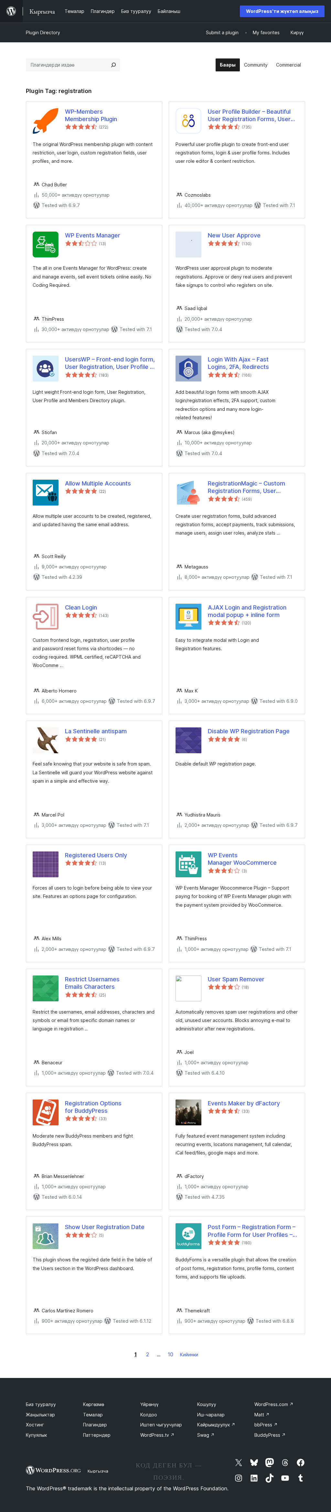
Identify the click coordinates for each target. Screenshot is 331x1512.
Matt (262, 1414)
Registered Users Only (96, 855)
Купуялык (36, 1435)
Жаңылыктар (40, 1414)
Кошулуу (206, 1404)
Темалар (93, 1414)
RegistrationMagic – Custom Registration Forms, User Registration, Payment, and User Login (252, 487)
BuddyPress (270, 1435)
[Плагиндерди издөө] (113, 64)
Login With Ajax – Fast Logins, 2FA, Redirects (238, 363)
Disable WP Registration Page (249, 731)
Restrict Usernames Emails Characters (92, 983)
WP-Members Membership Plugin (91, 115)
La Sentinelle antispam (96, 731)
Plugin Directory (43, 32)
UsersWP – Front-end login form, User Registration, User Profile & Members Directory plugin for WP (110, 363)
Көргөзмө (93, 1404)
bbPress (266, 1424)
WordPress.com (274, 1404)
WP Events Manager (92, 235)
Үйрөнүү (149, 1404)
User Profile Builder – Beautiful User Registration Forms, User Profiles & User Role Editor (249, 115)
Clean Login (81, 607)
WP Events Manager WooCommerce (242, 859)
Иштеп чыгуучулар (161, 1424)
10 (170, 1354)
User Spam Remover (236, 979)
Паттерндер (97, 1435)
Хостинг (35, 1424)
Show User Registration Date (104, 1227)
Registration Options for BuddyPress (93, 1107)
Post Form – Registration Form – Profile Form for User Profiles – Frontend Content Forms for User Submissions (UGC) (251, 1231)
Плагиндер (95, 1424)
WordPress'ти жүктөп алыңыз (282, 11)
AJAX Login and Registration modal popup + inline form (247, 611)
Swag (206, 1435)
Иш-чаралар (211, 1414)
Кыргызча (98, 1471)
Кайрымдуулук (216, 1424)
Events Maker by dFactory (244, 1103)
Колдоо (148, 1414)
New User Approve (234, 235)
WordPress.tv (157, 1435)
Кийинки (189, 1354)
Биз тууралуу (41, 1404)
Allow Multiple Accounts (98, 483)
